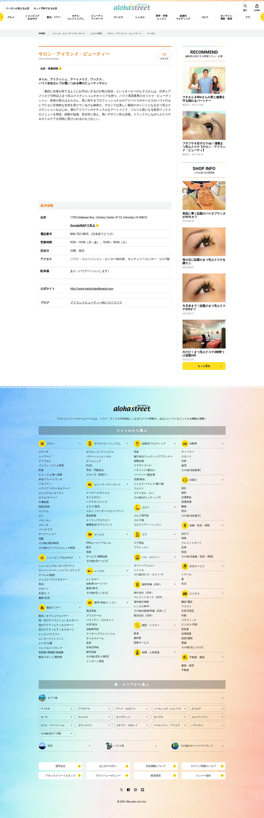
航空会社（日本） (144, 615)
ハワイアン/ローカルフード (54, 488)
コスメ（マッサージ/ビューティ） (105, 510)
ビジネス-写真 (189, 624)
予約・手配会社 (95, 470)
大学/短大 (91, 624)
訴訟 (183, 488)
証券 (183, 547)
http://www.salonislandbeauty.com (91, 288)
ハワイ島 (119, 745)
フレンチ (44, 525)
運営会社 (60, 766)
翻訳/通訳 (187, 601)
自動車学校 (92, 629)
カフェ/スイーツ (48, 497)
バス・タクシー (150, 557)
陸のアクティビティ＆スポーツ (56, 625)
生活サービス (197, 566)
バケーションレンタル (98, 456)
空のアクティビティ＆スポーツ (56, 629)
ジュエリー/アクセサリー (53, 579)
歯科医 (137, 637)
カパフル (158, 716)
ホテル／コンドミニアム (100, 451)
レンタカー (92, 579)
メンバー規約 (203, 775)
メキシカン (45, 520)
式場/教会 (139, 479)
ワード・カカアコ (125, 708)
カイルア (196, 708)
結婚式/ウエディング (154, 443)
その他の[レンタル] (97, 592)
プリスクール (93, 615)
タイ (41, 515)
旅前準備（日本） (152, 584)
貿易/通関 (187, 638)
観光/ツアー (53, 607)
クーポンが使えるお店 (17, 8)
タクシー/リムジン (144, 565)
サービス (99, 534)
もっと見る (204, 365)
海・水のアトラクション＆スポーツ (59, 620)
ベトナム (44, 511)
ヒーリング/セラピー (98, 520)
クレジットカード (191, 542)
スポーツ (44, 588)
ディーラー (187, 451)
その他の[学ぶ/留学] (97, 656)
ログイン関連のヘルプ (203, 766)
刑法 (183, 510)
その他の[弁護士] (190, 515)
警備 (183, 642)
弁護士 (193, 479)
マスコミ (186, 606)
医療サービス (141, 642)
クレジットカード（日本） (149, 597)
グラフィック (188, 619)
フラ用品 (139, 542)
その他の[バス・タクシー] (148, 574)
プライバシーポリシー (108, 775)
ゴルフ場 (139, 520)
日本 (50, 745)
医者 (136, 633)
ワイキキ (45, 708)
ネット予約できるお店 (45, 8)
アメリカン (45, 460)
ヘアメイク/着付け (144, 470)
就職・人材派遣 (150, 652)
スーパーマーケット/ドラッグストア (59, 570)
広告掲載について (156, 766)
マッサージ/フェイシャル (100, 633)
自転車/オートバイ (96, 583)
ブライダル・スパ (144, 492)
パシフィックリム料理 (51, 465)
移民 (183, 492)
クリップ (164, 58)
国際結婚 (139, 460)
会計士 (185, 533)
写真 (136, 451)
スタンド (186, 456)
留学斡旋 (91, 652)
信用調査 (186, 633)
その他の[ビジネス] (192, 647)
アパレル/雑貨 (47, 575)
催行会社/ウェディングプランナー (153, 456)
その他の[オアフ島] (51, 733)
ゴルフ (145, 507)
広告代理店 (187, 610)
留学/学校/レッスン (105, 602)
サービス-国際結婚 (96, 556)
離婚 (183, 506)
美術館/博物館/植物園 (51, 652)
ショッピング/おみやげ (60, 557)
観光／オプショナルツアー (54, 615)
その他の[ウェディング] (147, 497)
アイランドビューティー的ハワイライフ (96, 302)
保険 (183, 538)
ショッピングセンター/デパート (57, 565)
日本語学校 (92, 647)
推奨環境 (156, 775)
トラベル (186, 574)
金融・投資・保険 (199, 525)
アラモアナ (84, 708)
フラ (144, 534)
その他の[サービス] (97, 560)
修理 (183, 465)
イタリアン (45, 483)
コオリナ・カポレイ (127, 725)
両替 (88, 551)
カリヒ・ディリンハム (52, 725)
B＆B (89, 465)
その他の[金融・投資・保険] (197, 556)
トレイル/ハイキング (50, 647)
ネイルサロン (93, 497)
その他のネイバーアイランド (196, 745)
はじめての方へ (108, 766)
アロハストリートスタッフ (60, 775)
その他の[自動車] (190, 470)
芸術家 (185, 629)
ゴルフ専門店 (141, 515)
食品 (41, 584)
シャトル (139, 569)
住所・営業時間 (49, 68)
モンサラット (123, 716)
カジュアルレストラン (51, 492)
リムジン (139, 488)
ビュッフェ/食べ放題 (50, 474)
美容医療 (91, 515)
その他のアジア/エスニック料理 (57, 547)
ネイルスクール (95, 638)
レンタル (99, 570)
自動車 (193, 443)
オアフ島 (53, 697)
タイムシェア (93, 460)
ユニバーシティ (199, 716)
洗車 (183, 460)
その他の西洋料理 (49, 543)
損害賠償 (186, 501)
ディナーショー (47, 534)
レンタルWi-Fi (141, 606)
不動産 (185, 670)
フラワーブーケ (142, 465)
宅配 (41, 538)
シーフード (45, 456)
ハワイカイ (197, 725)
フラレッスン (141, 547)
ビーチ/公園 (45, 643)
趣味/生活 (44, 597)
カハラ (44, 716)
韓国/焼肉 (44, 506)
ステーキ (44, 451)
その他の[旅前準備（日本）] (149, 610)
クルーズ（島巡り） (97, 474)
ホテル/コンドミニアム (107, 443)
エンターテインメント (51, 638)
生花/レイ (44, 593)
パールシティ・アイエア (167, 725)
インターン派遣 (95, 661)
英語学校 (91, 610)
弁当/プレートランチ (50, 479)
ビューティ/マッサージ (107, 484)
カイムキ (83, 716)
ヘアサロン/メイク (96, 501)
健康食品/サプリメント (99, 524)
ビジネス (194, 593)
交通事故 (186, 497)
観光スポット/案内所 (50, 657)
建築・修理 (187, 665)
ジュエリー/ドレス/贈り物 (149, 483)
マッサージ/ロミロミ (98, 492)
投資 (183, 551)
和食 (41, 470)
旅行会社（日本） (144, 592)
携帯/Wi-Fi (92, 588)
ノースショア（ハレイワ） (168, 708)
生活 (183, 583)
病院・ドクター (150, 625)
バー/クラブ (45, 529)
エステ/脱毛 (93, 506)
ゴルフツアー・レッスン (147, 524)
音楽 (88, 642)
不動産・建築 (197, 657)
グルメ (50, 443)
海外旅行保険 (141, 601)
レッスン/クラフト (49, 634)
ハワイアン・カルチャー (100, 619)
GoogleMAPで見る (82, 225)
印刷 (183, 615)
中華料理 (44, 502)
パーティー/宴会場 (144, 474)
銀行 (88, 547)
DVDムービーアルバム (98, 542)
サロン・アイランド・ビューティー (74, 53)
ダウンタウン (85, 725)
